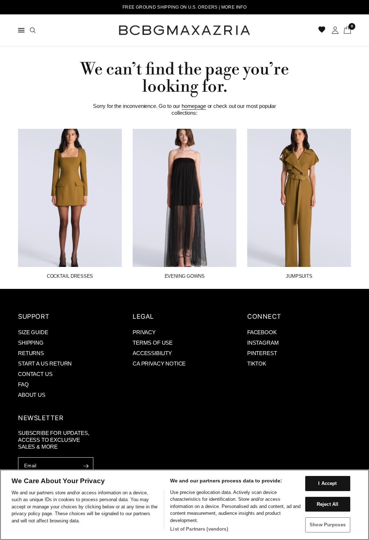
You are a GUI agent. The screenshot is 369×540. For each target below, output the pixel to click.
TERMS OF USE (153, 343)
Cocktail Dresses (70, 276)
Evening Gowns (185, 276)
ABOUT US (31, 395)
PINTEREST (262, 353)
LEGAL (143, 316)
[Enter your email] (86, 466)
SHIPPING (31, 343)
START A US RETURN (45, 363)
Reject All (327, 504)
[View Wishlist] (322, 30)
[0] (346, 30)
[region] (184, 504)
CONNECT (264, 316)
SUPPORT (34, 316)
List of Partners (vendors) (199, 529)
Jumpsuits (299, 276)
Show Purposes (328, 524)
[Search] (33, 30)
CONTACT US (35, 374)
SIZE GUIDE (33, 332)
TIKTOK (256, 363)
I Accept (327, 483)
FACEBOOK (262, 332)
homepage (194, 106)
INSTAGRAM (263, 343)
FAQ (23, 384)
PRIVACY (144, 332)
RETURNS (31, 353)
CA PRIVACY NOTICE (159, 363)
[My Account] (335, 30)
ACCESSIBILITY (152, 353)
